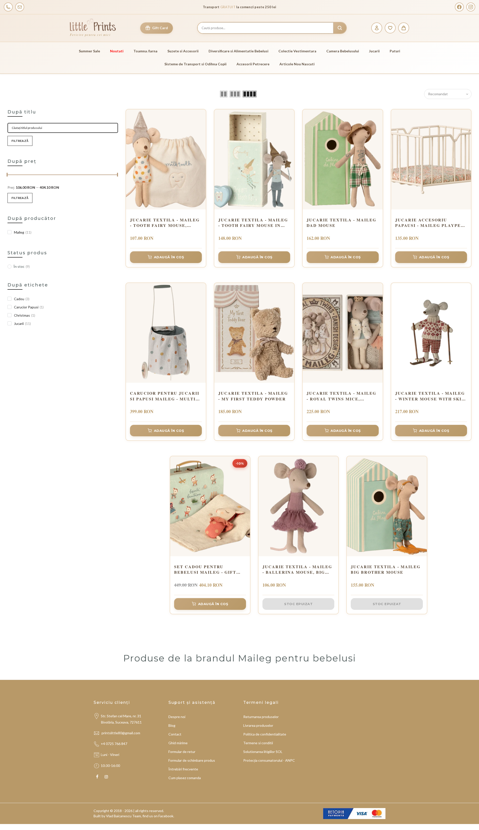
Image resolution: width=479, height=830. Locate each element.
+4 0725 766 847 (114, 743)
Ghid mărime (178, 743)
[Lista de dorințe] (390, 27)
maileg (22, 232)
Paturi (395, 51)
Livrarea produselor (258, 725)
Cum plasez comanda (184, 778)
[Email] (19, 6)
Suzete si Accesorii (183, 51)
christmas (24, 315)
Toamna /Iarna (145, 51)
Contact (174, 734)
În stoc (21, 266)
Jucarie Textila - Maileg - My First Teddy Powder (253, 395)
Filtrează (20, 141)
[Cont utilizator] (376, 27)
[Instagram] (470, 6)
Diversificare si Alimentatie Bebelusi (238, 51)
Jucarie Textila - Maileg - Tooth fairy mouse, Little (165, 222)
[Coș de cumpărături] (403, 27)
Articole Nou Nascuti (297, 64)
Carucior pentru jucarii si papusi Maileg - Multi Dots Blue (164, 396)
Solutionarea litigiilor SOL (262, 751)
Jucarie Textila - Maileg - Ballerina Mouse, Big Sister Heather (297, 569)
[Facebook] (459, 6)
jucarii (22, 323)
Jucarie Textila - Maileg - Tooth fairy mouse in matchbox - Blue (253, 222)
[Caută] (339, 27)
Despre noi (176, 717)
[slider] (7, 175)
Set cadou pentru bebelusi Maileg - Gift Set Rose (205, 569)
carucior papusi (29, 307)
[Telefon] (8, 6)
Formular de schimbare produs (191, 760)
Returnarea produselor (261, 717)
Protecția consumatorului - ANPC (269, 760)
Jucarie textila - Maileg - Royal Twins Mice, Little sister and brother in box (341, 396)
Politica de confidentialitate (264, 734)
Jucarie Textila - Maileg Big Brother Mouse (385, 569)
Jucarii (374, 51)
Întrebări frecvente (183, 769)
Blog (171, 725)
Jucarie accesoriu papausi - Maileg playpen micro (429, 222)
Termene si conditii (258, 743)
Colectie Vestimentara (297, 51)
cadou (21, 299)
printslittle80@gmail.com (121, 733)
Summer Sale (89, 51)
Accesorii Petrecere (253, 64)
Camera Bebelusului (342, 51)
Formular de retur (181, 751)
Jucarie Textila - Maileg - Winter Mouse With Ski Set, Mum (430, 396)
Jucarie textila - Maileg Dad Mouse (341, 222)
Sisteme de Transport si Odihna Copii (195, 64)
